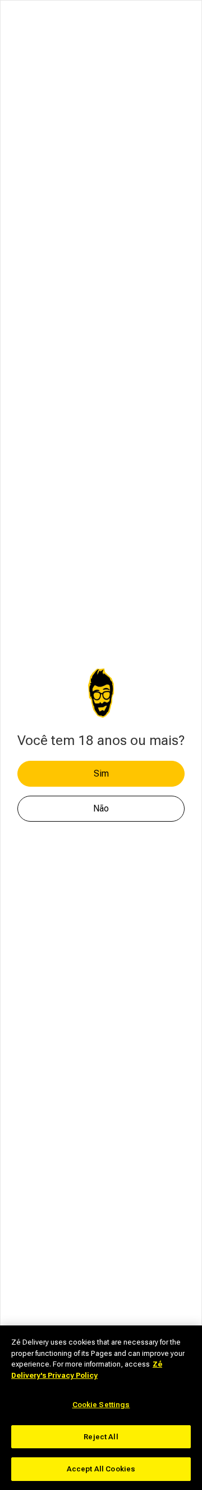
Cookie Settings (101, 1404)
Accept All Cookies (101, 1469)
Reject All (101, 1437)
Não (101, 808)
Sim (101, 773)
